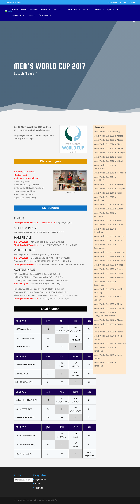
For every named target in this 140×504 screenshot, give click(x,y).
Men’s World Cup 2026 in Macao (108, 135)
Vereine (97, 10)
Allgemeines (40, 479)
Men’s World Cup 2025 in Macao (108, 140)
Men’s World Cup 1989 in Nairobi (109, 308)
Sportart (111, 10)
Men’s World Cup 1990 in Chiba (108, 304)
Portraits (57, 10)
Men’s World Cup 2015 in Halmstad (110, 172)
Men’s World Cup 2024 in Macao (108, 144)
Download (16, 16)
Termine (33, 10)
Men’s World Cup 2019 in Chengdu (109, 152)
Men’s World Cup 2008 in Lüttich (108, 208)
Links (30, 16)
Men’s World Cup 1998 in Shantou (109, 260)
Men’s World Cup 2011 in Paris (108, 193)
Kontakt (123, 2)
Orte (85, 10)
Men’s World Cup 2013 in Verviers (109, 184)
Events (44, 10)
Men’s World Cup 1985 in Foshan (109, 331)
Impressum (112, 2)
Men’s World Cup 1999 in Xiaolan (109, 256)
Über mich (44, 16)
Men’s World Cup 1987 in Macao (108, 320)
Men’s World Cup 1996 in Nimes (108, 269)
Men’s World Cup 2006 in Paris (108, 220)
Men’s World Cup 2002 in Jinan (108, 240)
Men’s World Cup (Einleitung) (107, 131)
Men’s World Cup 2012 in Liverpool (109, 188)
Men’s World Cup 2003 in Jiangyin (109, 236)
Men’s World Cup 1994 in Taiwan (109, 277)
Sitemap (132, 2)
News (23, 10)
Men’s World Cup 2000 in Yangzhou (110, 252)
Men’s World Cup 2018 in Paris (108, 157)
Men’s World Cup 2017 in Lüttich (108, 161)
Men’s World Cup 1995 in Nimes (108, 273)
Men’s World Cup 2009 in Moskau (109, 204)
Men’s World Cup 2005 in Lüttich (108, 224)
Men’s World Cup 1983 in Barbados (110, 343)
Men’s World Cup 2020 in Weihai (108, 148)
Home (15, 10)
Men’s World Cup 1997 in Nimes (108, 264)
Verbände (72, 10)
